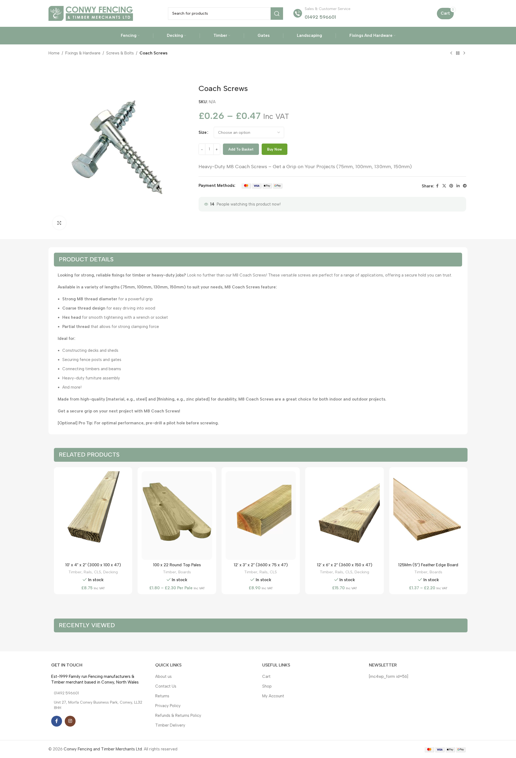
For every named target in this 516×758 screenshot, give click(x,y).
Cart (266, 676)
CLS (97, 572)
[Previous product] (451, 53)
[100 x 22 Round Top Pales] (177, 515)
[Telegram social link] (464, 186)
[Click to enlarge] (59, 223)
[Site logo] (90, 13)
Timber (75, 572)
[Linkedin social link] (458, 186)
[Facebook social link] (437, 186)
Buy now (274, 149)
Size (203, 132)
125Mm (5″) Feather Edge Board (428, 564)
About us (163, 676)
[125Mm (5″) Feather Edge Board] (428, 515)
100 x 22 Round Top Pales (177, 564)
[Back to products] (458, 53)
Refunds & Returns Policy (178, 715)
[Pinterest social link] (451, 186)
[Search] (277, 13)
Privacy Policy (168, 705)
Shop (267, 686)
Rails (88, 572)
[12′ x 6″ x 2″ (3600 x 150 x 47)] (344, 515)
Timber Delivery (170, 725)
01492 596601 (320, 17)
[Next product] (464, 53)
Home (54, 53)
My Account (273, 696)
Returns (162, 696)
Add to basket (241, 149)
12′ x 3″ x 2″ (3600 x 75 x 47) (261, 564)
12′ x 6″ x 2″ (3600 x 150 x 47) (344, 564)
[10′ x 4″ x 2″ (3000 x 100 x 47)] (93, 515)
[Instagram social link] (70, 721)
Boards (184, 572)
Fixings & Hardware (82, 53)
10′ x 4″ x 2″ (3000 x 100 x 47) (93, 564)
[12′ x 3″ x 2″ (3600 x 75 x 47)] (261, 515)
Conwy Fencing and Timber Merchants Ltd (103, 749)
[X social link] (444, 186)
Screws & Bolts (120, 53)
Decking (110, 572)
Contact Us (165, 686)
